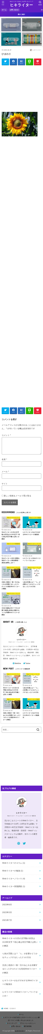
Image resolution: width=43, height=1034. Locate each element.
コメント (6, 435)
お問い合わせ (14, 10)
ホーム (4, 10)
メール (5, 471)
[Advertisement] (21, 88)
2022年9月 (7, 904)
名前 (4, 459)
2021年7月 (7, 920)
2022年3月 (7, 912)
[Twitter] (24, 844)
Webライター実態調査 (13, 886)
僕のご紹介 (21, 14)
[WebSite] (18, 844)
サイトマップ (12, 1023)
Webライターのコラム (13, 863)
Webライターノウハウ (13, 879)
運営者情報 (28, 1026)
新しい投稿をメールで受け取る (17, 496)
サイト (5, 484)
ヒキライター (21, 5)
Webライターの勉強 (12, 871)
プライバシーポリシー (28, 1023)
